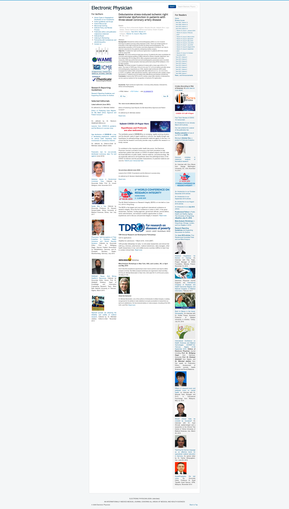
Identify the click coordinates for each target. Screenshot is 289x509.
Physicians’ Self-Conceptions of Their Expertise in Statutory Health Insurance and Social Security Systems (103, 240)
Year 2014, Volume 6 (181, 59)
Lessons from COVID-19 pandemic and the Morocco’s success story (103, 127)
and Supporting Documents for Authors (184, 230)
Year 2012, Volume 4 (181, 67)
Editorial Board (99, 36)
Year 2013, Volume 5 (181, 65)
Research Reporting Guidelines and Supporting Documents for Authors (102, 94)
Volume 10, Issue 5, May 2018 (136, 34)
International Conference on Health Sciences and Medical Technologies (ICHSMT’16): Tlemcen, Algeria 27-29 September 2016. (185, 345)
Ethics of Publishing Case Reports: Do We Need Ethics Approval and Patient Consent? (103, 112)
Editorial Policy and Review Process (103, 29)
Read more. (122, 116)
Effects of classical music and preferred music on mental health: (185, 390)
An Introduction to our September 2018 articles (183, 197)
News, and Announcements (184, 75)
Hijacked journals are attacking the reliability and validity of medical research (103, 315)
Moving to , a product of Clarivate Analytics (184, 139)
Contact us (97, 44)
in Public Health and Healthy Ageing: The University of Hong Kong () (185, 215)
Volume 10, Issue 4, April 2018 (185, 39)
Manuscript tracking (100, 26)
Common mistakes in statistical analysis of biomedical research (185, 159)
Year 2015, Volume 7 (181, 63)
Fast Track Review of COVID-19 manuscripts (184, 119)
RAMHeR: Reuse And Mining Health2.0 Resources (103, 277)
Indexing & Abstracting (101, 38)
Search (172, 6)
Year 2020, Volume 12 (182, 24)
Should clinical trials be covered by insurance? (185, 420)
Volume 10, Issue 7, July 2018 (185, 45)
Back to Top (194, 505)
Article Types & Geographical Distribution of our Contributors (104, 18)
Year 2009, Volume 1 (181, 73)
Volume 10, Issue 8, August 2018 (186, 47)
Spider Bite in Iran (98, 206)
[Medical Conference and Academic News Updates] (185, 98)
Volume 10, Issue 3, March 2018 (185, 37)
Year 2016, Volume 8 (181, 61)
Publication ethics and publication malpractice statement (105, 33)
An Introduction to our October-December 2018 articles (185, 192)
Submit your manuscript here (134, 160)
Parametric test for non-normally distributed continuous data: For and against (103, 154)
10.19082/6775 (148, 91)
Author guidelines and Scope (103, 21)
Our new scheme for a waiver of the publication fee (184, 129)
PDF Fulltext (134, 91)
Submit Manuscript (100, 23)
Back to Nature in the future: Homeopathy (185, 312)
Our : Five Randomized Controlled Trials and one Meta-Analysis (184, 237)
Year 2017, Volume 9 (181, 57)
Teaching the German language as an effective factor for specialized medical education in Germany (185, 453)
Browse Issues (180, 20)
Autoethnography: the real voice (185, 477)
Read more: (163, 215)
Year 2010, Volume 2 (181, 71)
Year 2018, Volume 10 (138, 32)
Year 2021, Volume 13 (182, 22)
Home (177, 18)
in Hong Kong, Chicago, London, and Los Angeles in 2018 (185, 223)
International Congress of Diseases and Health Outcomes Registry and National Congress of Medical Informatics (185, 286)
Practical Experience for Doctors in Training (185, 257)
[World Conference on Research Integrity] (185, 179)
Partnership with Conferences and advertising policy (105, 41)
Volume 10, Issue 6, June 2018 (185, 43)
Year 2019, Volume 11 (182, 26)
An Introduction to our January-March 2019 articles (185, 124)
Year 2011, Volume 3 (181, 69)
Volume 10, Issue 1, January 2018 (186, 30)
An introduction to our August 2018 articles (184, 203)
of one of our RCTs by (184, 134)
